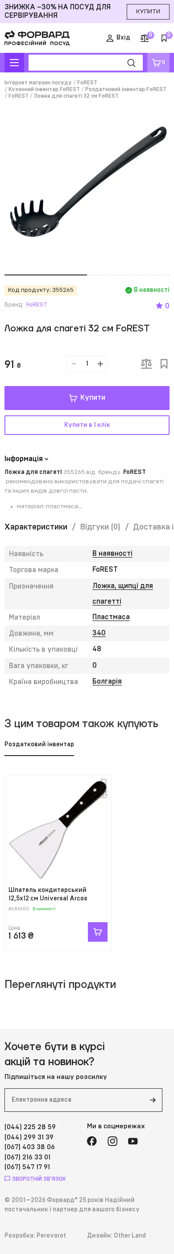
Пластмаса (111, 617)
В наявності (112, 553)
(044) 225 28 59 (30, 1127)
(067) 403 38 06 (29, 1147)
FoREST (87, 82)
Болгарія (107, 681)
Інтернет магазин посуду (38, 82)
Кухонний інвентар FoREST (44, 89)
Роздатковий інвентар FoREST (125, 89)
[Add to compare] (146, 363)
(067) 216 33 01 (27, 1157)
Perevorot (51, 1236)
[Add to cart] (98, 932)
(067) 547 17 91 (27, 1167)
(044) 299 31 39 (29, 1137)
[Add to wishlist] (164, 363)
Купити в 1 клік (87, 425)
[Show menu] (14, 62)
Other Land (130, 1236)
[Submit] (152, 1100)
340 (99, 633)
